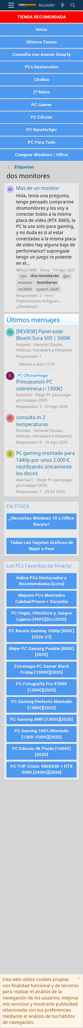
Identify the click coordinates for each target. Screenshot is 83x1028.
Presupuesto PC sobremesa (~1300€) (39, 385)
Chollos (41, 79)
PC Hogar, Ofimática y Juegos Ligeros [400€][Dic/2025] (41, 616)
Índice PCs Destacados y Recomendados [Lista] (41, 581)
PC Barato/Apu (41, 129)
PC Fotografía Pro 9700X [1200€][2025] (41, 687)
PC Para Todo (41, 142)
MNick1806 (26, 270)
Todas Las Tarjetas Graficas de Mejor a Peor (41, 545)
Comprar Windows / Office (41, 154)
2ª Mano (41, 92)
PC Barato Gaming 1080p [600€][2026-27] (41, 634)
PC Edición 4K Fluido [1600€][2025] (41, 751)
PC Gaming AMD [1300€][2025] (41, 719)
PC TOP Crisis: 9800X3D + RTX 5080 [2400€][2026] (42, 769)
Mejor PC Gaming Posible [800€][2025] (41, 651)
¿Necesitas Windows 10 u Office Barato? (41, 521)
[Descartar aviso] (78, 978)
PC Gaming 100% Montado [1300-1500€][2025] (41, 734)
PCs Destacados (41, 67)
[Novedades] (62, 5)
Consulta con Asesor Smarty (41, 54)
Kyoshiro (24, 394)
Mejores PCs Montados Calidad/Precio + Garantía (41, 598)
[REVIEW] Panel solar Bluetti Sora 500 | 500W (43, 334)
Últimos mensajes (33, 319)
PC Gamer (41, 104)
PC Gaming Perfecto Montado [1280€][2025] (41, 704)
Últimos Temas (41, 42)
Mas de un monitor (37, 188)
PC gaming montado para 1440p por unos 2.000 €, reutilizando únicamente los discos (45, 463)
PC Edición (42, 117)
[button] (11, 5)
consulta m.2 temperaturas (32, 420)
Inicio (41, 29)
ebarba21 (25, 479)
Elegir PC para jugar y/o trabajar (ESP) (43, 397)
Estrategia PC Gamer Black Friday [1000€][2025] (41, 669)
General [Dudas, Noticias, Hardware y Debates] (44, 347)
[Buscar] (73, 5)
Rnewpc (23, 430)
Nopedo (23, 344)
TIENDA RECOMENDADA (41, 17)
